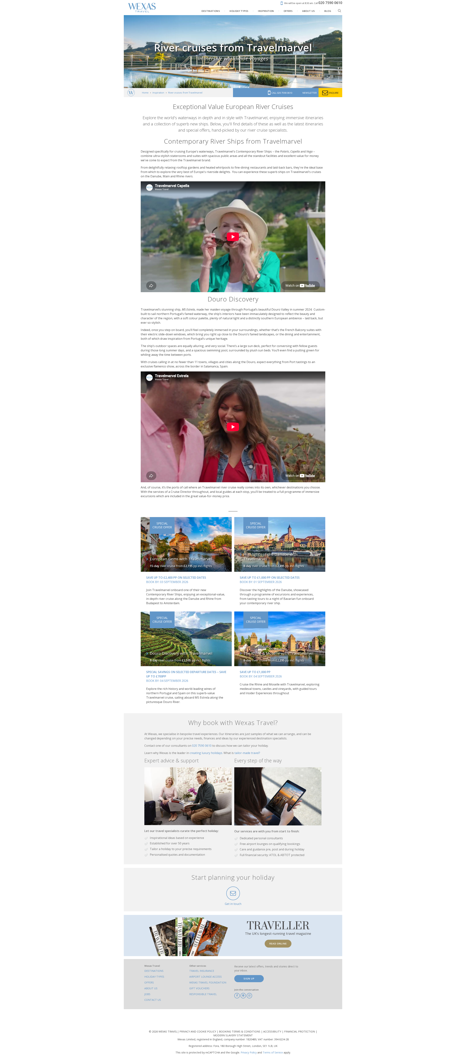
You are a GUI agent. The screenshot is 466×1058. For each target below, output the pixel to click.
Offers (149, 982)
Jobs (147, 994)
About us (150, 988)
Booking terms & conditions (240, 1031)
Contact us (152, 1000)
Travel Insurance (201, 971)
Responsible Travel (203, 994)
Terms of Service (273, 1052)
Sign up (249, 978)
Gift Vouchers (199, 988)
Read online (278, 943)
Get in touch (233, 904)
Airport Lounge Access (205, 976)
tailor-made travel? (247, 753)
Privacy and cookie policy (198, 1031)
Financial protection (300, 1031)
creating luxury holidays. (207, 753)
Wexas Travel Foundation (207, 982)
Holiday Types (154, 976)
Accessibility (272, 1031)
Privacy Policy (249, 1052)
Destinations (153, 971)
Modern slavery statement (233, 1035)
